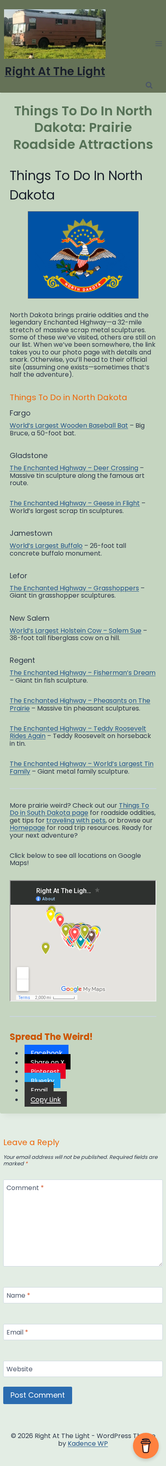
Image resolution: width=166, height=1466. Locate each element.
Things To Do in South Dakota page (79, 809)
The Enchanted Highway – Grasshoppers (74, 588)
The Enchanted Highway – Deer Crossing (74, 468)
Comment (25, 1188)
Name (18, 1296)
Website (19, 1369)
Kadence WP (88, 1443)
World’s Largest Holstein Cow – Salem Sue (75, 630)
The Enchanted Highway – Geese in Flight (75, 503)
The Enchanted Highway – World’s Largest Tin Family (82, 767)
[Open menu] (158, 43)
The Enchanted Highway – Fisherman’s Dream (83, 672)
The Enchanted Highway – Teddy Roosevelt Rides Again (78, 732)
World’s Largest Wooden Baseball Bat (69, 425)
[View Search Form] (149, 85)
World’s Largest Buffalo (46, 545)
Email (17, 1332)
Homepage (27, 827)
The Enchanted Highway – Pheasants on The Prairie (80, 704)
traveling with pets (76, 820)
